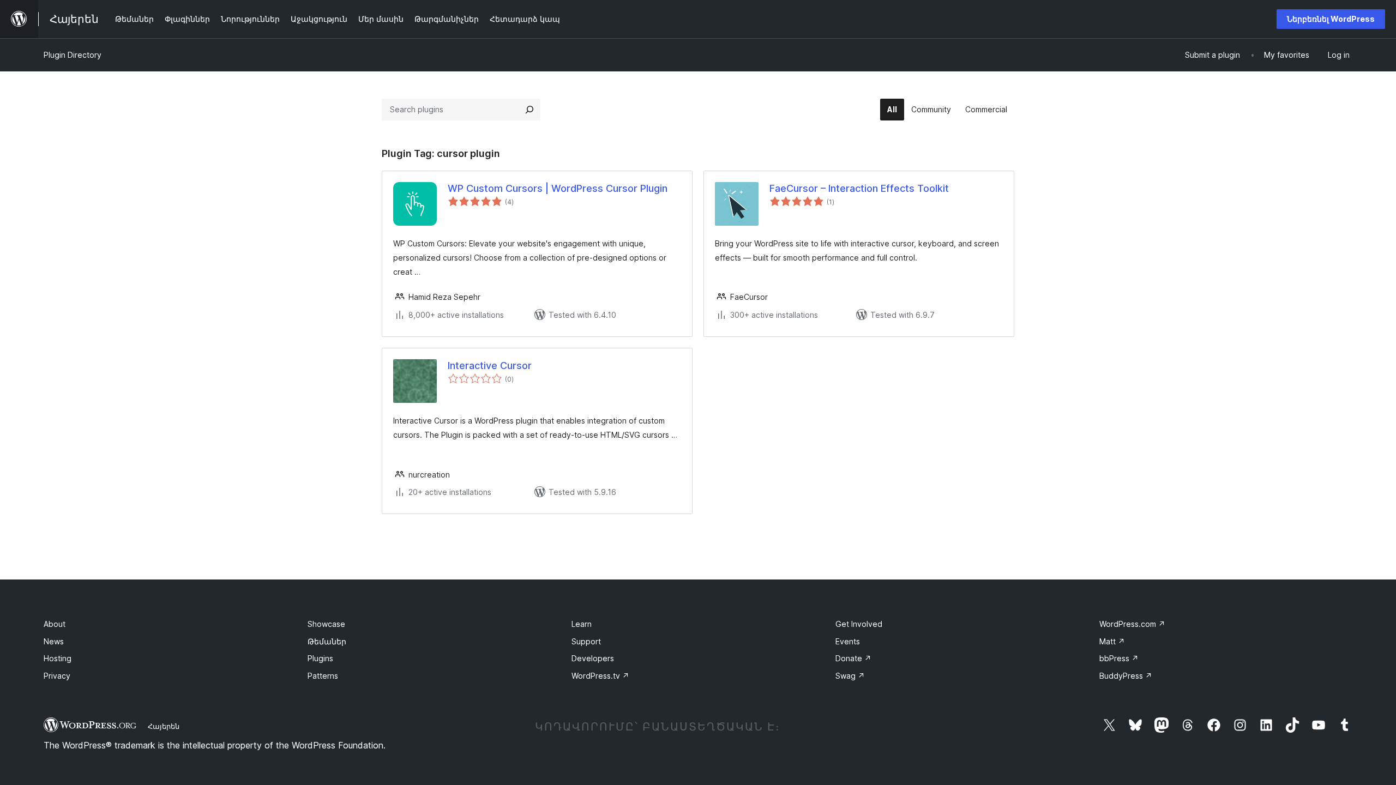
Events (847, 641)
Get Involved (858, 624)
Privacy (57, 675)
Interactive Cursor (490, 365)
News (54, 641)
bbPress (1119, 658)
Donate (853, 658)
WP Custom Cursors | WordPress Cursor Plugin (557, 188)
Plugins (320, 658)
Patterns (323, 675)
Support (586, 641)
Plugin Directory (72, 54)
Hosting (57, 658)
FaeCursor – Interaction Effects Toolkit (859, 188)
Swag (850, 675)
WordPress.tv (600, 675)
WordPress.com (1132, 624)
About (54, 624)
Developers (592, 658)
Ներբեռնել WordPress (1331, 18)
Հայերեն (163, 726)
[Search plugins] (529, 109)
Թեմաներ (327, 641)
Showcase (326, 624)
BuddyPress (1125, 675)
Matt (1112, 641)
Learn (581, 624)
